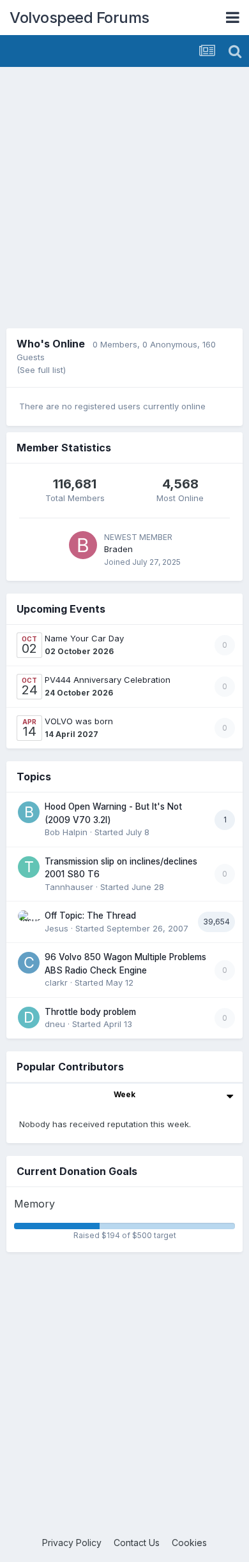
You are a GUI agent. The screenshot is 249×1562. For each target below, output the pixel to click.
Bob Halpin (66, 832)
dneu (55, 1024)
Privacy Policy (72, 1542)
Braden (118, 549)
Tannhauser (69, 887)
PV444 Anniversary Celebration (107, 680)
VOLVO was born (79, 721)
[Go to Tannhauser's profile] (29, 867)
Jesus (56, 928)
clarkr (56, 982)
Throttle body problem (90, 1012)
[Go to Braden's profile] (83, 545)
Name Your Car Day (84, 638)
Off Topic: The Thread (90, 915)
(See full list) (41, 370)
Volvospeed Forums (79, 17)
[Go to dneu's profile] (29, 1017)
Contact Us (137, 1542)
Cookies (189, 1542)
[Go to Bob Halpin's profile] (29, 812)
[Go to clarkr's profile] (29, 963)
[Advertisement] (124, 197)
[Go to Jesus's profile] (29, 921)
